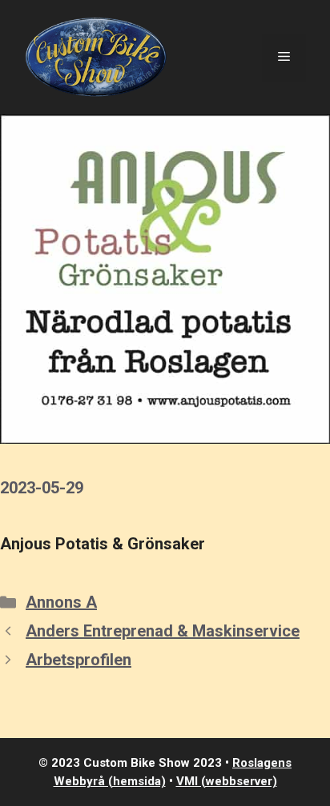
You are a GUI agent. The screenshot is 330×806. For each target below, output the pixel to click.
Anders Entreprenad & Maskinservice (163, 630)
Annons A (61, 602)
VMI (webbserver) (226, 781)
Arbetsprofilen (78, 659)
